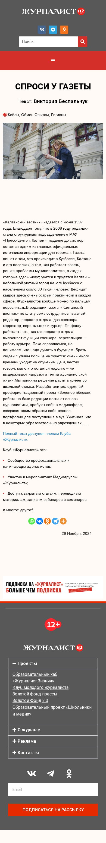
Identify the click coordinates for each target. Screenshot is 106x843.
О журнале (29, 729)
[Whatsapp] (31, 521)
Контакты (28, 752)
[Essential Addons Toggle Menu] (53, 60)
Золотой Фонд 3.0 (30, 700)
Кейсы (13, 115)
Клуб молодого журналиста (40, 687)
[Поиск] (82, 41)
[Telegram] (53, 30)
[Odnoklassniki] (64, 30)
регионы (58, 115)
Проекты (27, 663)
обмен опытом (35, 115)
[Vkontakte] (39, 521)
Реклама (27, 741)
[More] (63, 521)
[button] (53, 663)
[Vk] (42, 30)
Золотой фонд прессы (35, 694)
